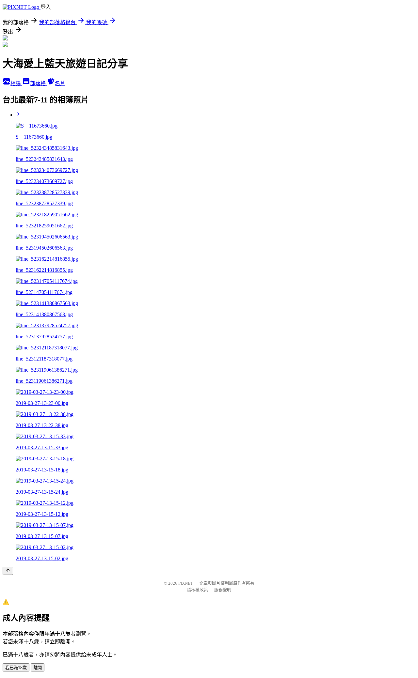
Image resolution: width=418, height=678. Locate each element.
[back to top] (8, 571)
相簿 (16, 83)
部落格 (38, 83)
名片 (60, 83)
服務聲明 (222, 589)
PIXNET (185, 583)
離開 (37, 667)
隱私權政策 (197, 589)
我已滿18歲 (16, 667)
